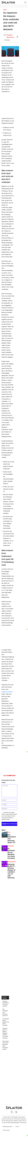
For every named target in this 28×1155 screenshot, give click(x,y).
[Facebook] (12, 1112)
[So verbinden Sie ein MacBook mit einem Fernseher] (5, 848)
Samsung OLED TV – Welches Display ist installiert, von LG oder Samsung (12, 871)
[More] (17, 36)
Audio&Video (12, 861)
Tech (5, 9)
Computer (11, 846)
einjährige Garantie (7, 692)
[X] (16, 1112)
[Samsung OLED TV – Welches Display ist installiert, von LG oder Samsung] (5, 864)
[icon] (25, 2)
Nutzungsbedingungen (13, 1122)
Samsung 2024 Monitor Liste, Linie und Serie (5, 1004)
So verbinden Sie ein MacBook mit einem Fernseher (11, 853)
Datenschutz (23, 1122)
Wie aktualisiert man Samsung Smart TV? (5, 1012)
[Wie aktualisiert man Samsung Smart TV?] (5, 835)
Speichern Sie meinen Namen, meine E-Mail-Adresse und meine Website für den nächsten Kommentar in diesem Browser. (9, 816)
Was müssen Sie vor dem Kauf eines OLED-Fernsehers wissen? (5, 1045)
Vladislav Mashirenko (10, 36)
